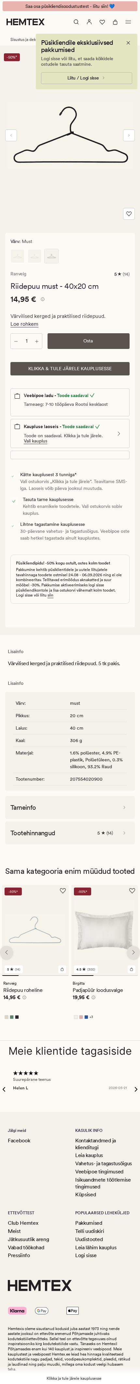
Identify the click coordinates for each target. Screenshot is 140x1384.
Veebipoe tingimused (99, 1171)
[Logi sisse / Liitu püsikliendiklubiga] (89, 21)
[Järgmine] (129, 135)
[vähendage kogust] (16, 341)
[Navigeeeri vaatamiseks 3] (43, 975)
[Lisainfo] (42, 300)
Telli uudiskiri (89, 1231)
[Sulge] (128, 43)
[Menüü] (128, 21)
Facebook (19, 1140)
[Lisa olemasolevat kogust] (36, 341)
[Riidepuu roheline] (34, 256)
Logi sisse (86, 1255)
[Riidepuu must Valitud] (51, 256)
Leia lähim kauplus (95, 1247)
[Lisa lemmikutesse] (129, 214)
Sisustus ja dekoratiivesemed (35, 39)
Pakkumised (88, 1223)
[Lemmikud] (102, 21)
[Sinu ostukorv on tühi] (115, 21)
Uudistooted (89, 1239)
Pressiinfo (19, 1255)
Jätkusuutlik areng (28, 1239)
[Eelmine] (11, 135)
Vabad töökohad (26, 1247)
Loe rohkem (24, 324)
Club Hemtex (23, 1223)
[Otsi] (76, 21)
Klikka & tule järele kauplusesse (70, 368)
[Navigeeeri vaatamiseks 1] (10, 975)
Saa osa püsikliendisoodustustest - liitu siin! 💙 (70, 6)
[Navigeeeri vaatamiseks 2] (27, 975)
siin (50, 595)
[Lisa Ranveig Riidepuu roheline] (62, 969)
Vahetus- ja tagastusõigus (103, 1163)
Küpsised (85, 1194)
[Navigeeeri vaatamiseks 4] (60, 975)
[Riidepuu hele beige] (17, 256)
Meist (14, 1231)
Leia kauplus (89, 1155)
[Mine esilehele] (26, 22)
